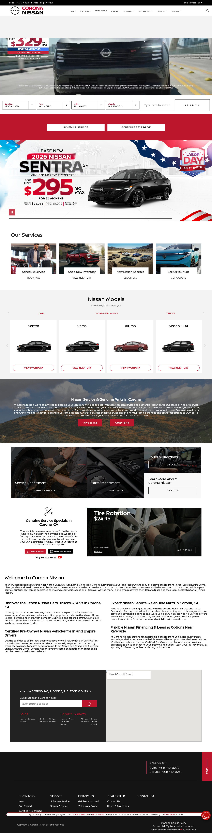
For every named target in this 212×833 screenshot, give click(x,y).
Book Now (130, 277)
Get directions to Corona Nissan (38, 697)
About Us (173, 490)
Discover (172, 464)
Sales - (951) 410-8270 (19, 3)
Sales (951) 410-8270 (164, 767)
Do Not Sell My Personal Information (173, 826)
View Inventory (178, 277)
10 (203, 178)
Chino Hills (85, 584)
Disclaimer (162, 211)
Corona (96, 584)
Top (207, 770)
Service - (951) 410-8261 (42, 3)
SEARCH (192, 105)
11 (203, 180)
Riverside (35, 620)
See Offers (33, 277)
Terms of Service (80, 814)
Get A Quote (82, 277)
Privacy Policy (98, 814)
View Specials (37, 551)
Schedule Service (44, 490)
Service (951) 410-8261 (166, 771)
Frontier (17, 617)
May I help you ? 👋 (196, 808)
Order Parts (122, 422)
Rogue (8, 617)
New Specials (90, 422)
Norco (52, 620)
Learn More (184, 550)
